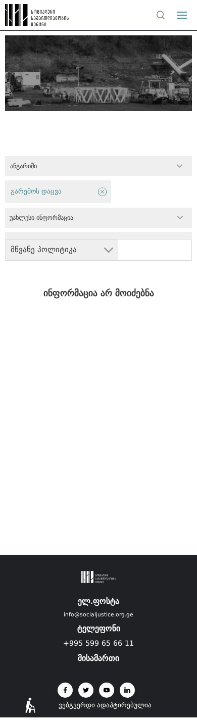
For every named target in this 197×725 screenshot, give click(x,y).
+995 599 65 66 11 (98, 643)
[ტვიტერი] (85, 690)
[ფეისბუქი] (65, 690)
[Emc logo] (26, 18)
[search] (161, 15)
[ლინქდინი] (127, 690)
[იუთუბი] (106, 690)
